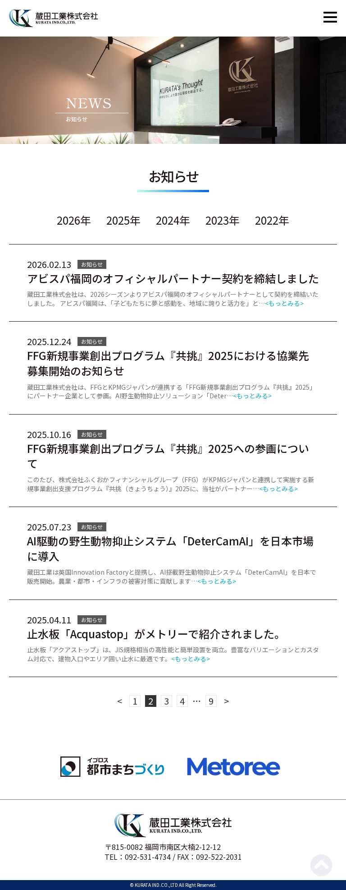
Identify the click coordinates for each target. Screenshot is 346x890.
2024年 (173, 220)
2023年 (222, 220)
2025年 (123, 220)
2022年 (272, 220)
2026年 (74, 220)
